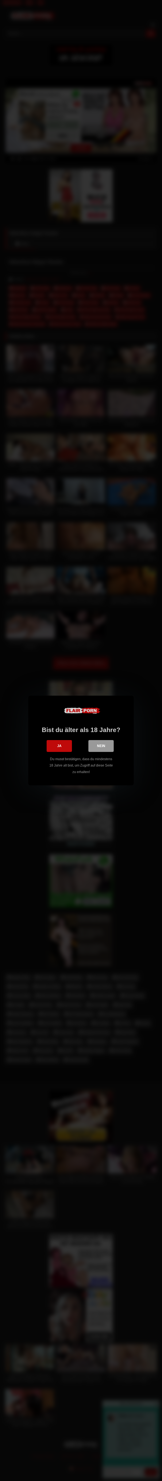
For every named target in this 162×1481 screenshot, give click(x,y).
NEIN (101, 746)
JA (59, 746)
